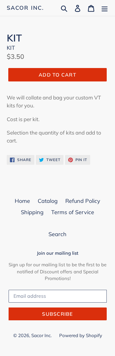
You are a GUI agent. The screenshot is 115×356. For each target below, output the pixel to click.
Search (57, 234)
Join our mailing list (57, 253)
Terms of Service (72, 212)
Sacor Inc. (25, 8)
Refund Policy (82, 200)
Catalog (48, 200)
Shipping (32, 212)
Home (22, 200)
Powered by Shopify (80, 335)
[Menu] (104, 8)
